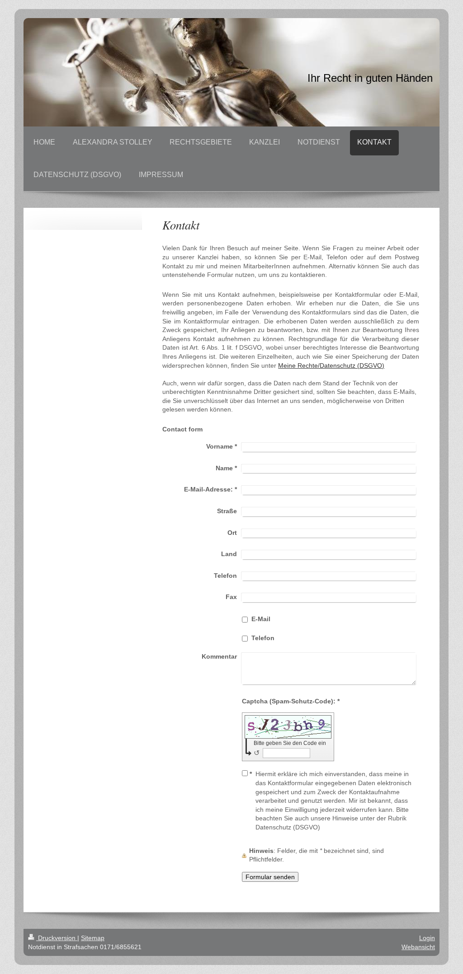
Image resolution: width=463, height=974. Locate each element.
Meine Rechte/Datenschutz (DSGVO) (331, 365)
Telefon (262, 638)
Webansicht (418, 947)
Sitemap (92, 937)
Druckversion (56, 937)
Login (427, 937)
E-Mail (260, 619)
